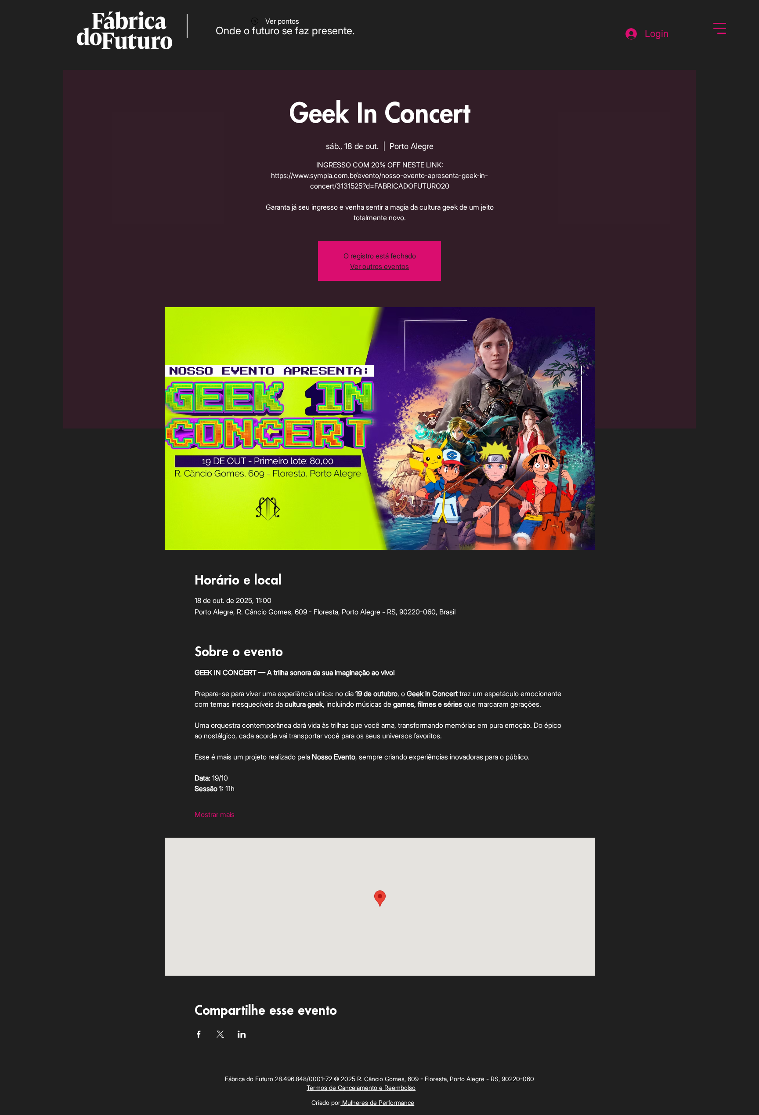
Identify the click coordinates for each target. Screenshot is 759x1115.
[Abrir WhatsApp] (737, 1092)
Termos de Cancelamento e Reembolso (361, 1087)
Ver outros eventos (379, 266)
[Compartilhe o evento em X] (220, 1034)
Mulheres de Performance (377, 1102)
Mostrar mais (215, 814)
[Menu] (720, 28)
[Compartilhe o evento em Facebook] (199, 1034)
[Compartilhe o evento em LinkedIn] (242, 1034)
